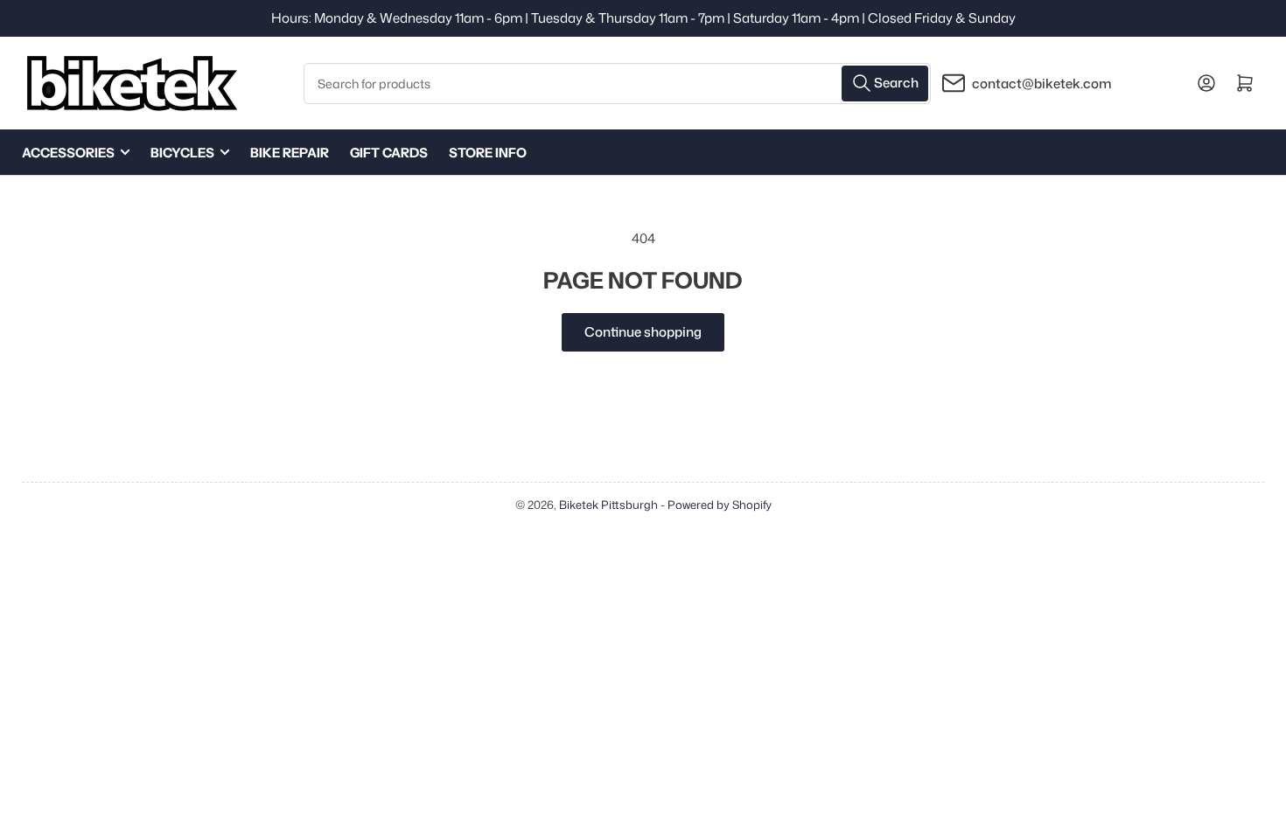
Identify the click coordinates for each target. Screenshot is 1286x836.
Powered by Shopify (719, 504)
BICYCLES (182, 152)
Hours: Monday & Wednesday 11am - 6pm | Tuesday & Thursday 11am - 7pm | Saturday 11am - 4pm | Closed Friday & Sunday (643, 18)
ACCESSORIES (68, 152)
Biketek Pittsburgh (608, 504)
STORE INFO (488, 152)
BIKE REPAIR (289, 152)
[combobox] (617, 83)
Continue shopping (643, 332)
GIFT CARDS (389, 152)
